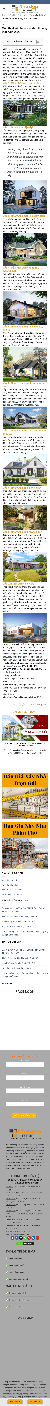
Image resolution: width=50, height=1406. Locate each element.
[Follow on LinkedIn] (33, 1238)
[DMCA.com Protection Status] (25, 1243)
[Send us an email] (21, 1238)
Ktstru (11, 1234)
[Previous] (3, 735)
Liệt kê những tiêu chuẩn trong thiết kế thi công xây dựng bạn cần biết (25, 933)
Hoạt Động (18, 15)
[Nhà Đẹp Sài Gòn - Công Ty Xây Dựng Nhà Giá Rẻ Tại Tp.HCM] (25, 9)
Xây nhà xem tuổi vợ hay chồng (16, 926)
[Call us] (25, 1238)
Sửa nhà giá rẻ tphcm (12, 894)
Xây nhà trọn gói (9, 880)
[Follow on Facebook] (12, 1238)
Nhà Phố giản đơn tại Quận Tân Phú (18, 922)
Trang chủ (6, 15)
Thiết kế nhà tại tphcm (12, 889)
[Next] (46, 735)
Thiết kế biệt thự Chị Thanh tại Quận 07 (20, 916)
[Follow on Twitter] (17, 1238)
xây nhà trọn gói (13, 666)
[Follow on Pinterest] (29, 1238)
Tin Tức (28, 15)
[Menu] (4, 9)
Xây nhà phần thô (10, 885)
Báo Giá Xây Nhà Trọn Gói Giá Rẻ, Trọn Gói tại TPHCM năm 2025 (23, 910)
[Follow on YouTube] (37, 1238)
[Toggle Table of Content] (37, 42)
